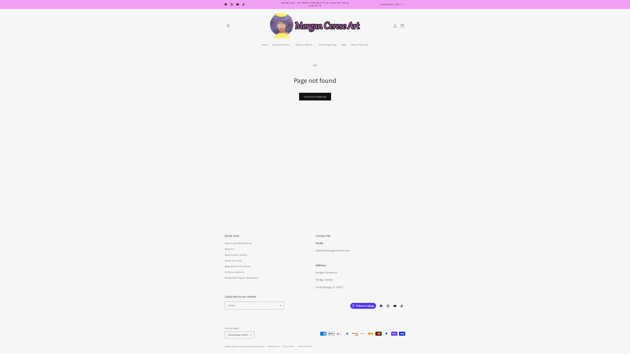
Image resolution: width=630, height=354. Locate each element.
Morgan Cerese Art (239, 346)
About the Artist (233, 260)
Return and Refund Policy (238, 243)
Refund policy (273, 346)
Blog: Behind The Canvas (238, 266)
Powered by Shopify (256, 346)
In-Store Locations (234, 272)
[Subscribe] (280, 305)
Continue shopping (315, 96)
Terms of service (305, 346)
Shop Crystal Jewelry (236, 254)
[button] (228, 26)
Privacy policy (289, 346)
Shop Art (229, 248)
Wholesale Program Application (241, 277)
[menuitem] (264, 44)
